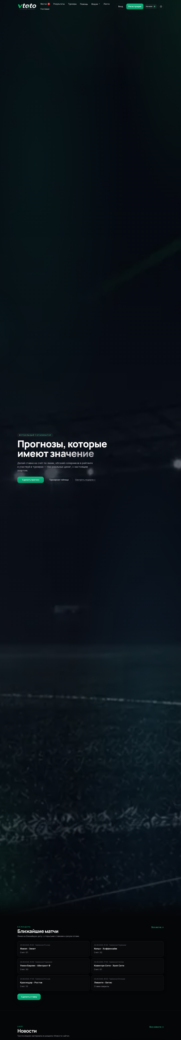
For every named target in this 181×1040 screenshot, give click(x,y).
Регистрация (134, 6)
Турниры (72, 4)
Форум (95, 4)
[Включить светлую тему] (161, 6)
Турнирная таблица (59, 480)
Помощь (84, 4)
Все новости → (156, 1027)
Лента (106, 4)
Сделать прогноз (30, 480)
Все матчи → (157, 927)
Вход (120, 6)
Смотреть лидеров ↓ (85, 480)
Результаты (59, 4)
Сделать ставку (29, 997)
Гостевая (45, 9)
